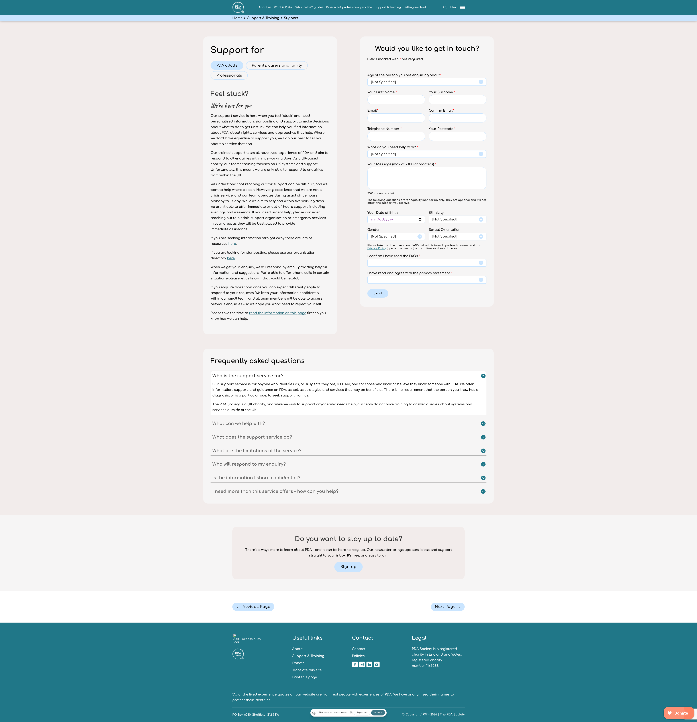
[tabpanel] (270, 204)
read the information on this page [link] (277, 313)
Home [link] (237, 18)
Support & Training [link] (263, 18)
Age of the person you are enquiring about (404, 75)
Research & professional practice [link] (349, 7)
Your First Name (382, 92)
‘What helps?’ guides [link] (309, 7)
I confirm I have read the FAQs (393, 256)
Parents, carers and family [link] (277, 65)
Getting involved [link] (414, 7)
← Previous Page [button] (253, 607)
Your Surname (442, 92)
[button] (445, 7)
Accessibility (251, 639)
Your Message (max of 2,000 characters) (401, 164)
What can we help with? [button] (238, 423)
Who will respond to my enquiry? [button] (249, 464)
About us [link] (265, 7)
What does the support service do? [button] (252, 437)
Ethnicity (436, 212)
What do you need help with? (392, 147)
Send (378, 293)
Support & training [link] (388, 7)
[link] (238, 12)
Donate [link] (298, 663)
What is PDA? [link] (283, 7)
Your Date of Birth (382, 212)
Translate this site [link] (307, 670)
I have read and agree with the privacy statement (409, 273)
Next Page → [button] (448, 607)
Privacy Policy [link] (376, 248)
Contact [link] (358, 649)
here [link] (232, 244)
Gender (373, 230)
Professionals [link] (229, 75)
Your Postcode (442, 129)
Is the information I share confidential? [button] (256, 477)
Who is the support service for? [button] (247, 375)
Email (372, 110)
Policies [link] (358, 656)
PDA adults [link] (226, 65)
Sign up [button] (348, 567)
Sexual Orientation (444, 230)
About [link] (297, 649)
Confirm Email (441, 110)
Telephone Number (384, 129)
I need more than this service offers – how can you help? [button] (275, 491)
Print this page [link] (304, 677)
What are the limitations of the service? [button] (256, 450)
